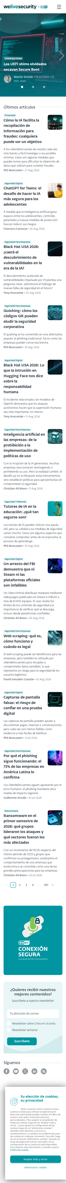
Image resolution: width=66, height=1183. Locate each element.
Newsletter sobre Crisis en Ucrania (33, 1023)
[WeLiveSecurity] (26, 6)
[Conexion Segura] (33, 940)
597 (46, 885)
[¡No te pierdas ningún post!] (44, 1071)
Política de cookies (19, 1149)
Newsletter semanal (24, 1030)
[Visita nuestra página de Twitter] (25, 1071)
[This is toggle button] (59, 6)
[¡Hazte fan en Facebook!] (6, 1071)
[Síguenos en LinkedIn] (34, 1071)
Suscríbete (22, 1041)
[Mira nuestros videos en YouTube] (16, 1071)
